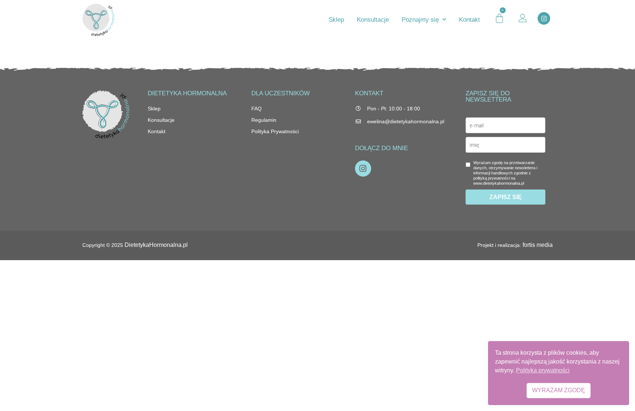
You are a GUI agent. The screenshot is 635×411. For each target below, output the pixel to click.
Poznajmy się (420, 19)
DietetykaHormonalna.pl (156, 245)
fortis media (538, 245)
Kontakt (469, 19)
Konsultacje (373, 19)
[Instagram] (544, 18)
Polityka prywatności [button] (543, 370)
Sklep (336, 19)
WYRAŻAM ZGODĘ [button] (558, 390)
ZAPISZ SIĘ (505, 197)
